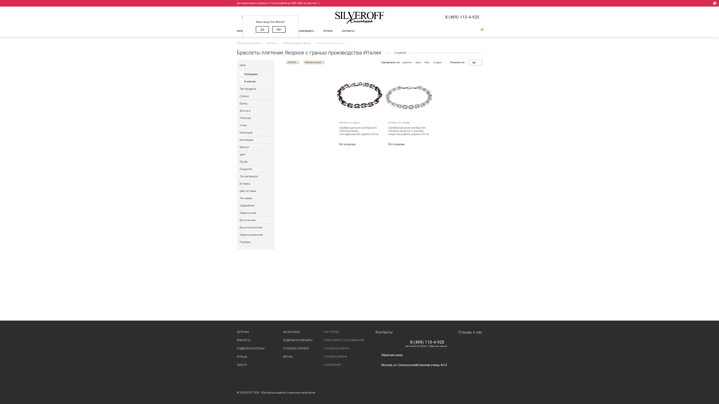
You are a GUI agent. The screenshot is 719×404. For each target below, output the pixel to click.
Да (262, 29)
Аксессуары (291, 331)
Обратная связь (392, 355)
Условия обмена (335, 356)
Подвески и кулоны (250, 348)
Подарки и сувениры (297, 340)
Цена (418, 62)
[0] (479, 31)
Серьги (242, 364)
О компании (332, 364)
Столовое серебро (296, 348)
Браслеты (243, 340)
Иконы (287, 356)
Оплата (328, 31)
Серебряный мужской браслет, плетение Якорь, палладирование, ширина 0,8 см (359, 131)
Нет (278, 29)
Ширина (407, 62)
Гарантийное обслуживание (344, 340)
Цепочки (243, 331)
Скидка (437, 62)
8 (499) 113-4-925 (427, 342)
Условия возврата (336, 348)
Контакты (348, 31)
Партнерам (331, 331)
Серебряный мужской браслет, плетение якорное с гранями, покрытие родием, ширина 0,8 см (408, 131)
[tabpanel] (359, 95)
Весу (427, 62)
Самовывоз (306, 31)
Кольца (242, 356)
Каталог (242, 31)
